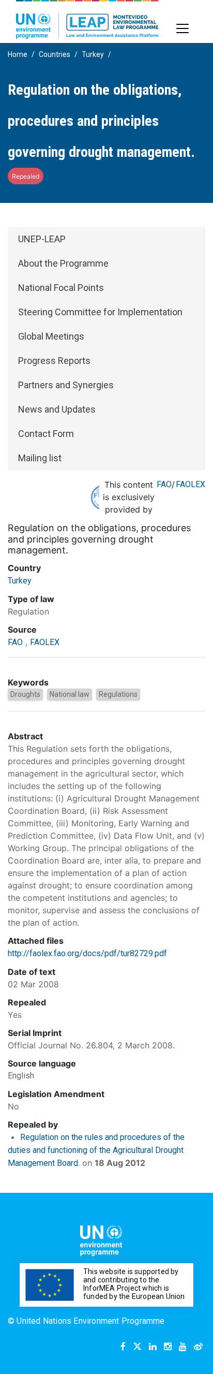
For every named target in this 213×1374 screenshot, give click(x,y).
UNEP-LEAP (42, 238)
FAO (164, 484)
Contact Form (46, 433)
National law (69, 694)
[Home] (87, 19)
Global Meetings (51, 336)
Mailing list (40, 457)
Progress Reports (54, 360)
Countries (54, 54)
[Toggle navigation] (182, 28)
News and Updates (57, 409)
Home (17, 54)
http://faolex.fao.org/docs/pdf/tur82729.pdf (87, 953)
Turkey (93, 54)
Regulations (118, 694)
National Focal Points (61, 287)
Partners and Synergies (66, 384)
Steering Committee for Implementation (100, 311)
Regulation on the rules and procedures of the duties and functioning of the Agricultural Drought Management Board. (96, 1150)
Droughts (25, 694)
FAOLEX (190, 484)
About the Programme (63, 263)
